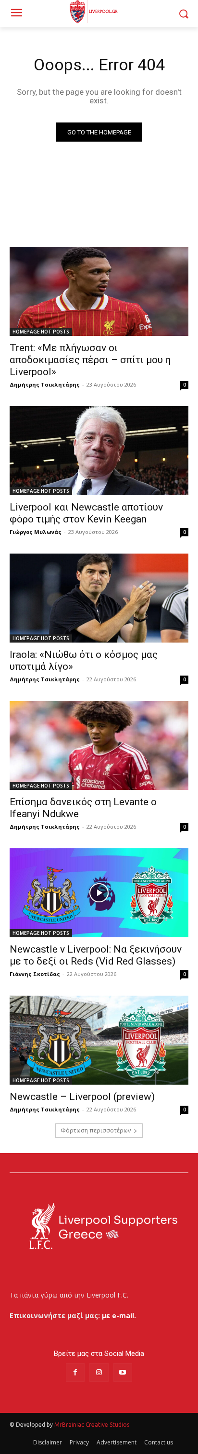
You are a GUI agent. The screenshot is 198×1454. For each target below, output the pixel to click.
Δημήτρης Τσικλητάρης (45, 384)
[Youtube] (122, 1372)
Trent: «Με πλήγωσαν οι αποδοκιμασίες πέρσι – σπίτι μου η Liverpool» (90, 359)
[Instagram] (98, 1372)
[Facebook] (75, 1372)
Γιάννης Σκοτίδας (35, 973)
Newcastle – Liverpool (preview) (82, 1096)
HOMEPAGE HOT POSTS (40, 331)
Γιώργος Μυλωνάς (36, 531)
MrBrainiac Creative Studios (91, 1424)
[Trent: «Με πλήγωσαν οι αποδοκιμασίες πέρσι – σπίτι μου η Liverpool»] (99, 291)
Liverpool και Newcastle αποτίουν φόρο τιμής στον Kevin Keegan (86, 513)
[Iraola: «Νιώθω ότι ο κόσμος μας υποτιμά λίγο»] (99, 598)
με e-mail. (119, 1315)
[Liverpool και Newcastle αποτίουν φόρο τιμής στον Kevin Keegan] (99, 450)
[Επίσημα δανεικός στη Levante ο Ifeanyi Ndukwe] (99, 745)
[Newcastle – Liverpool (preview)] (99, 1040)
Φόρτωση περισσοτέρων (96, 1130)
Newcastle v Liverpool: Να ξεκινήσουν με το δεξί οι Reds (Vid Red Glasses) (96, 955)
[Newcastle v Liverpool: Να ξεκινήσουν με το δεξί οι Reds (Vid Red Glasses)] (99, 892)
